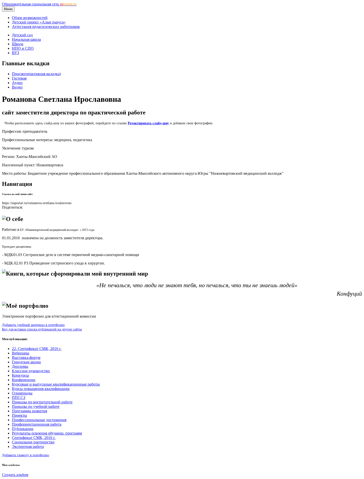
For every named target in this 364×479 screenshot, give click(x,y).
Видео (17, 87)
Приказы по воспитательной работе (42, 402)
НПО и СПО (23, 48)
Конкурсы (20, 375)
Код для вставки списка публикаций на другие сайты (42, 329)
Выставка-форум (26, 357)
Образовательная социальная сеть (39, 4)
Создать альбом (15, 475)
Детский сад (22, 35)
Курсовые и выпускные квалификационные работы (56, 384)
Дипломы (20, 366)
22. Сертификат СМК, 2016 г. (36, 349)
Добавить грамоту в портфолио (25, 455)
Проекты (19, 415)
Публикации (22, 429)
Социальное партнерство (33, 442)
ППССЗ (18, 397)
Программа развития (29, 411)
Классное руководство (31, 371)
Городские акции (26, 362)
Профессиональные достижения (39, 420)
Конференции (23, 380)
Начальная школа (26, 39)
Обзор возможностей (30, 18)
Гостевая (19, 78)
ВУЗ (15, 53)
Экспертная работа (28, 446)
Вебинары (20, 353)
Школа (17, 44)
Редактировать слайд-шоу (148, 123)
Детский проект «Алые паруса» (39, 22)
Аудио (17, 83)
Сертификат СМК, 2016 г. (33, 437)
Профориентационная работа (36, 424)
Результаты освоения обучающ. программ (47, 433)
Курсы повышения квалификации (41, 389)
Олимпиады (22, 393)
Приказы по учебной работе (35, 406)
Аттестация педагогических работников (46, 26)
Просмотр (36, 74)
